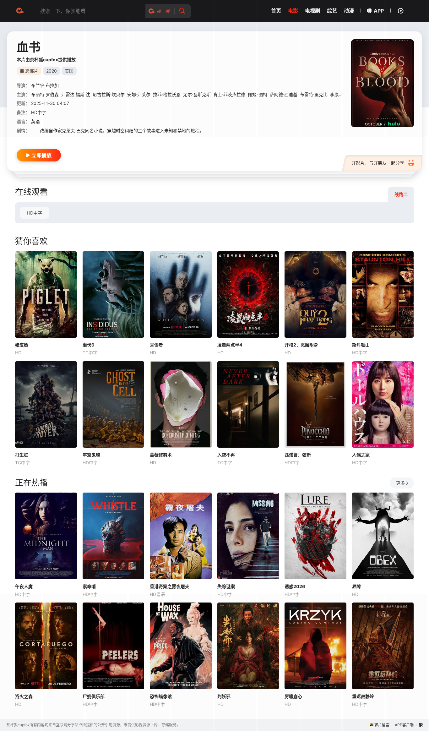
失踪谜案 (226, 586)
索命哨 (89, 586)
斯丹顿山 (361, 344)
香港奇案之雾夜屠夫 (169, 586)
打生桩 (21, 454)
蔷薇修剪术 (161, 454)
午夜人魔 (24, 586)
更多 (400, 483)
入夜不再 (226, 454)
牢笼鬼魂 (91, 454)
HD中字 (34, 212)
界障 (356, 586)
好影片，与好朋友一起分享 (377, 163)
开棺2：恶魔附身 (301, 344)
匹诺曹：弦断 (298, 454)
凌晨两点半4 (229, 344)
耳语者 (156, 344)
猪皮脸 (21, 344)
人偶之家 (361, 454)
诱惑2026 (295, 586)
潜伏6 (88, 344)
